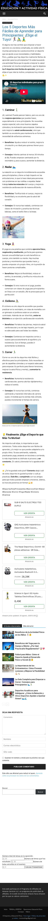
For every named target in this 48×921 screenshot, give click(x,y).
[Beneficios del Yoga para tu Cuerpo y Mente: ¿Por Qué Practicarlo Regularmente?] (8, 646)
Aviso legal (26, 916)
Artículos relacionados (12, 626)
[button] (4, 13)
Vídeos (28, 912)
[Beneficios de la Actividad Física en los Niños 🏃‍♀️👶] (8, 635)
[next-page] (7, 704)
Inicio (4, 19)
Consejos (21, 912)
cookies (15, 918)
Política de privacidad (38, 916)
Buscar (5, 788)
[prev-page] (3, 704)
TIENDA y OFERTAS (15, 909)
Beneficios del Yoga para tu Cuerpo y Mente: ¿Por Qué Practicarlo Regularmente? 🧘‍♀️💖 (30, 646)
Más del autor (28, 626)
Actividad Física (13, 19)
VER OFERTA (29, 513)
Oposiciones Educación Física (32, 909)
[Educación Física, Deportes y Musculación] (24, 5)
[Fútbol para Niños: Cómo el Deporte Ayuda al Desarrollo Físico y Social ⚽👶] (8, 657)
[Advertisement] (24, 824)
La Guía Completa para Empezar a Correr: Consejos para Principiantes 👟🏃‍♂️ (30, 682)
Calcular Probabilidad (33, 867)
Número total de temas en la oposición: (17, 856)
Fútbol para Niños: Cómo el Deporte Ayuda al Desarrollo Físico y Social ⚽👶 (27, 657)
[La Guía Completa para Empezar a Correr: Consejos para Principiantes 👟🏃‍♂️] (8, 682)
